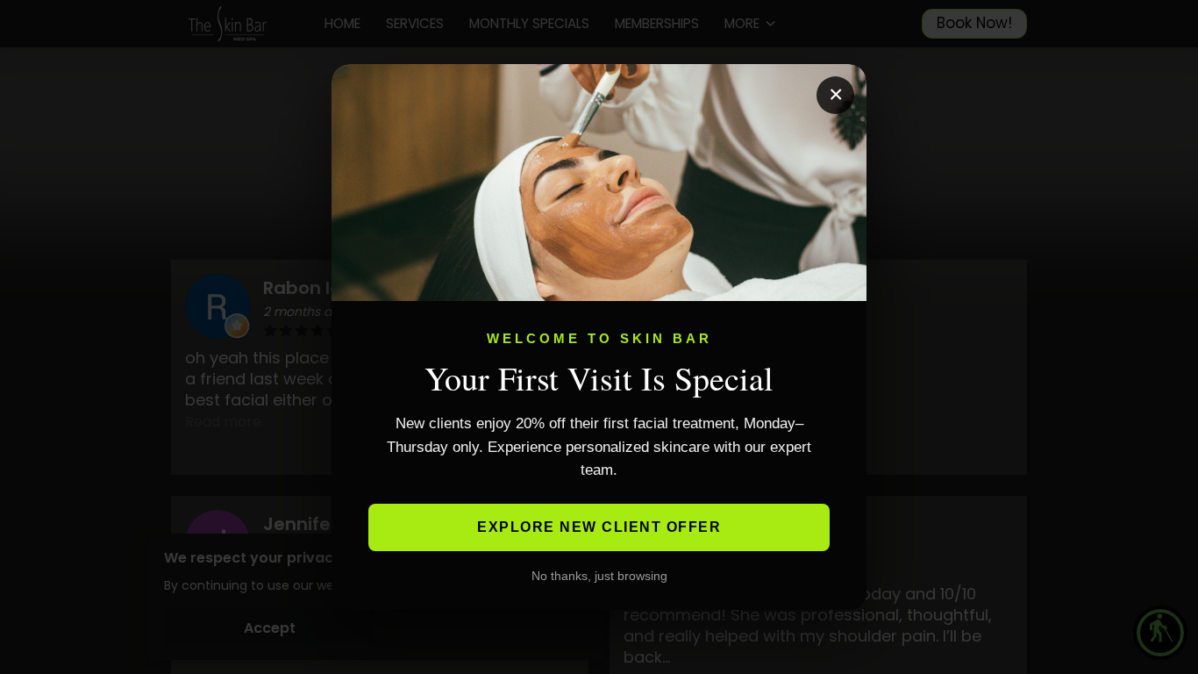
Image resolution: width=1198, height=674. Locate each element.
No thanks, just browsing (599, 576)
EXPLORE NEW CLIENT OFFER (599, 527)
